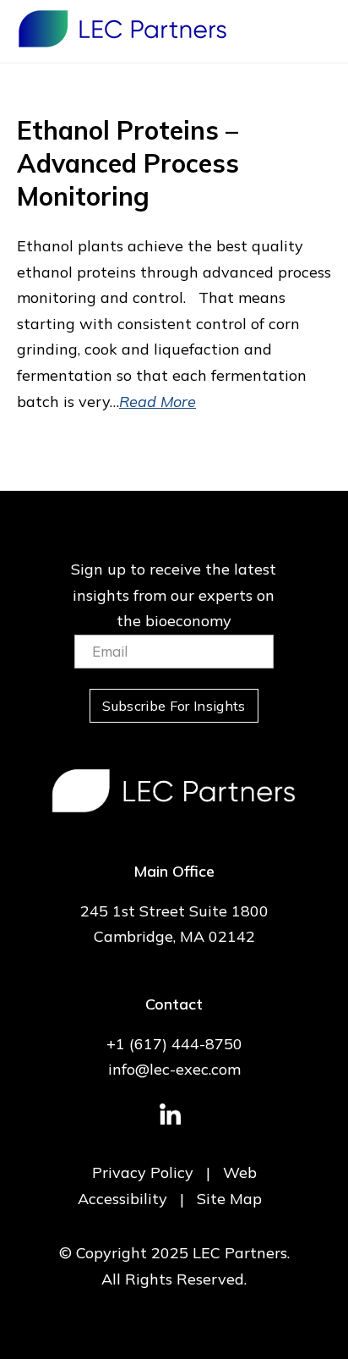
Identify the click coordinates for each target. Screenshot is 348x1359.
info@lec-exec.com (174, 1069)
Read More (157, 401)
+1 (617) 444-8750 (174, 1044)
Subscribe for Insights (173, 705)
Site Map (229, 1198)
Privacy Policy (142, 1172)
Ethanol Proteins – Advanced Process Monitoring (128, 163)
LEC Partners (122, 28)
